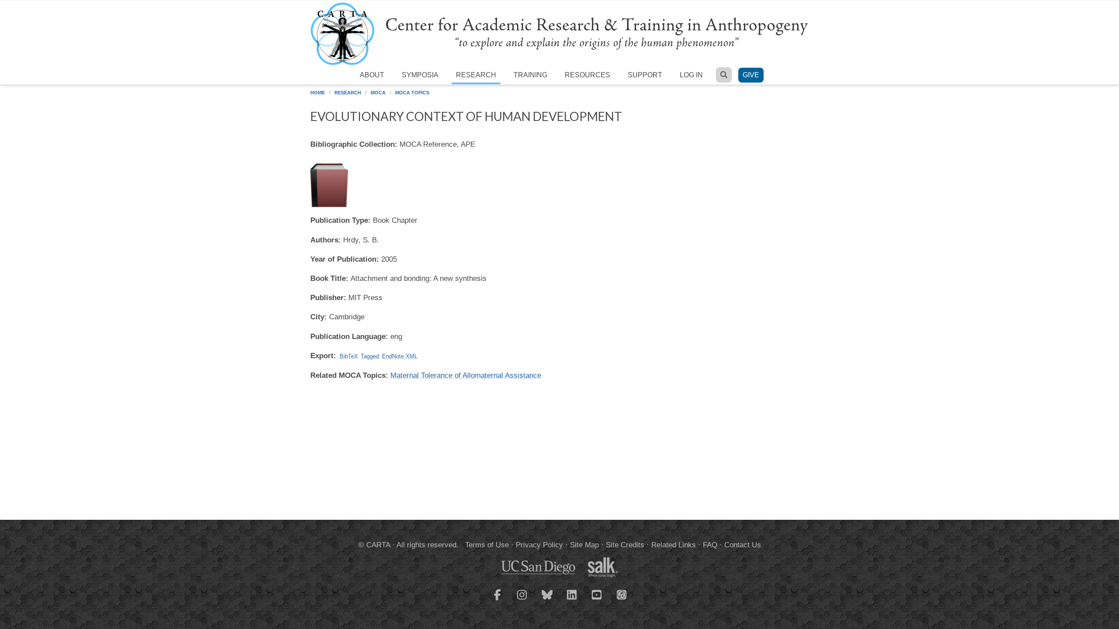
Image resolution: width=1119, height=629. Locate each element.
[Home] (559, 33)
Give (751, 75)
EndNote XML (399, 356)
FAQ (710, 545)
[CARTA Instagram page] (522, 600)
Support (645, 75)
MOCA (378, 92)
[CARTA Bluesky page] (547, 600)
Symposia (420, 75)
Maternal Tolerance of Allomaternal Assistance (465, 375)
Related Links (673, 545)
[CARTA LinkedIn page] (572, 600)
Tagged (370, 356)
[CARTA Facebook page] (497, 600)
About (372, 75)
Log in (691, 75)
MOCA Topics (412, 92)
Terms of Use (487, 545)
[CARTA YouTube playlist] (597, 600)
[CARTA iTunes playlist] (622, 594)
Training (530, 75)
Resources (587, 75)
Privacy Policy (539, 545)
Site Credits (625, 545)
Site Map (584, 545)
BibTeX (349, 356)
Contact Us (742, 545)
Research (476, 75)
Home (317, 92)
